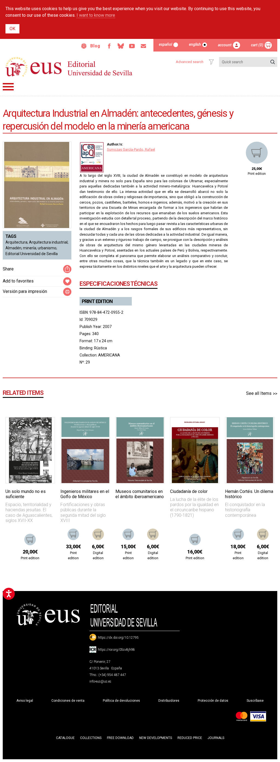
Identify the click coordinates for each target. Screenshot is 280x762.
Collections (90, 738)
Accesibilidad (84, 46)
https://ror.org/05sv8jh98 (116, 650)
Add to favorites (18, 281)
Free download (120, 738)
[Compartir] (67, 269)
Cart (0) (257, 45)
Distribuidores (168, 701)
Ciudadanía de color (189, 491)
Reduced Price (189, 738)
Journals (216, 738)
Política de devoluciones (121, 701)
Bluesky (120, 46)
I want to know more (96, 15)
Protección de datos (213, 701)
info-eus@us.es (100, 681)
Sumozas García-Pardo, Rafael (131, 149)
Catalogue (65, 738)
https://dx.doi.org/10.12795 (118, 638)
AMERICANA (109, 355)
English (195, 44)
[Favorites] (43, 428)
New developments (155, 738)
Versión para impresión (25, 291)
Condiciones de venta (67, 701)
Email (143, 46)
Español (165, 44)
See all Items (259, 393)
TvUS (132, 46)
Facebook (109, 46)
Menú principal (8, 86)
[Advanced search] (211, 62)
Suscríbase (255, 701)
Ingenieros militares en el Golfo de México (84, 494)
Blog (95, 45)
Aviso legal (24, 701)
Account (225, 45)
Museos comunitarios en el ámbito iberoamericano (139, 494)
